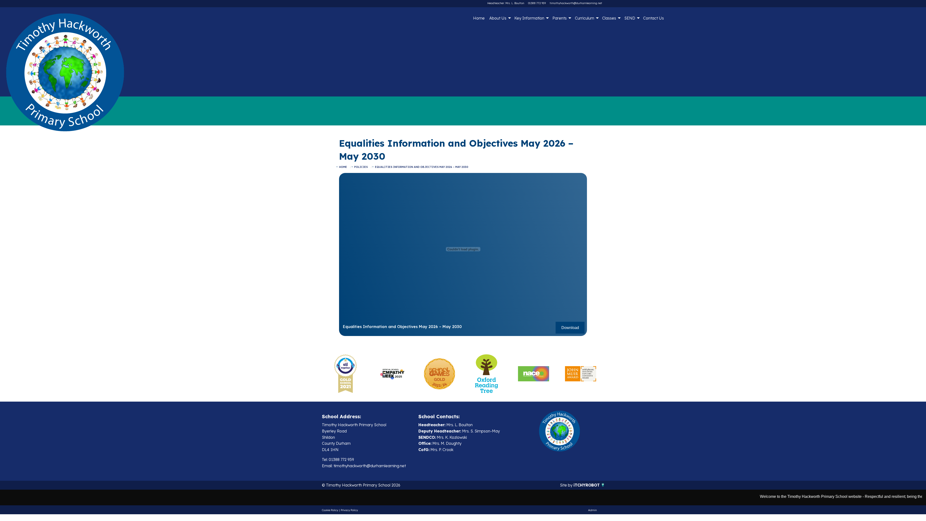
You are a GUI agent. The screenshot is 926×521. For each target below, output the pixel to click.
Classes (609, 18)
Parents (559, 18)
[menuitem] (479, 18)
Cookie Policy (330, 510)
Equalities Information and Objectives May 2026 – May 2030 (421, 167)
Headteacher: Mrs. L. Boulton (505, 3)
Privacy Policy (349, 510)
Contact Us (653, 18)
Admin (592, 510)
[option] (345, 374)
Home (479, 18)
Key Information (529, 18)
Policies (361, 167)
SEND (629, 18)
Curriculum (584, 18)
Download (570, 328)
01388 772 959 (537, 3)
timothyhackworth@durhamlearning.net (576, 3)
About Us (497, 18)
